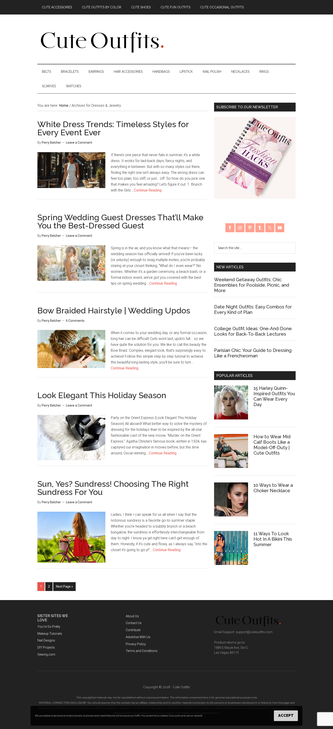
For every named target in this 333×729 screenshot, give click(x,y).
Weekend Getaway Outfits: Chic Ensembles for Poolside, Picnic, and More (251, 285)
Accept (286, 715)
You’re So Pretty (48, 626)
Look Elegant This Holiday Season (101, 395)
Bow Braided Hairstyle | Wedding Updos (113, 310)
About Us (132, 616)
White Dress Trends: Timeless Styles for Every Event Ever (113, 128)
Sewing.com (46, 654)
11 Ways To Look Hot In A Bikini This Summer (272, 539)
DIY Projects (46, 647)
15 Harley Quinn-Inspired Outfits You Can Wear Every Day (274, 396)
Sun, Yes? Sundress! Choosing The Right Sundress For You (113, 488)
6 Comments (75, 320)
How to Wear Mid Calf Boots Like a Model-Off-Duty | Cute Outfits (271, 445)
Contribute (133, 630)
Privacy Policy (136, 644)
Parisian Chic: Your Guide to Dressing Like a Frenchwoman (253, 353)
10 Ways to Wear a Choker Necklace (273, 487)
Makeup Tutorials (49, 633)
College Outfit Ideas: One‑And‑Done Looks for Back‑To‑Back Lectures (253, 331)
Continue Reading (148, 190)
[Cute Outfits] (101, 51)
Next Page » (64, 586)
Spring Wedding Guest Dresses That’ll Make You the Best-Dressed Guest (120, 221)
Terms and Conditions (141, 651)
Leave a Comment (79, 142)
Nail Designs (46, 640)
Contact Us (134, 623)
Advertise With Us (138, 637)
